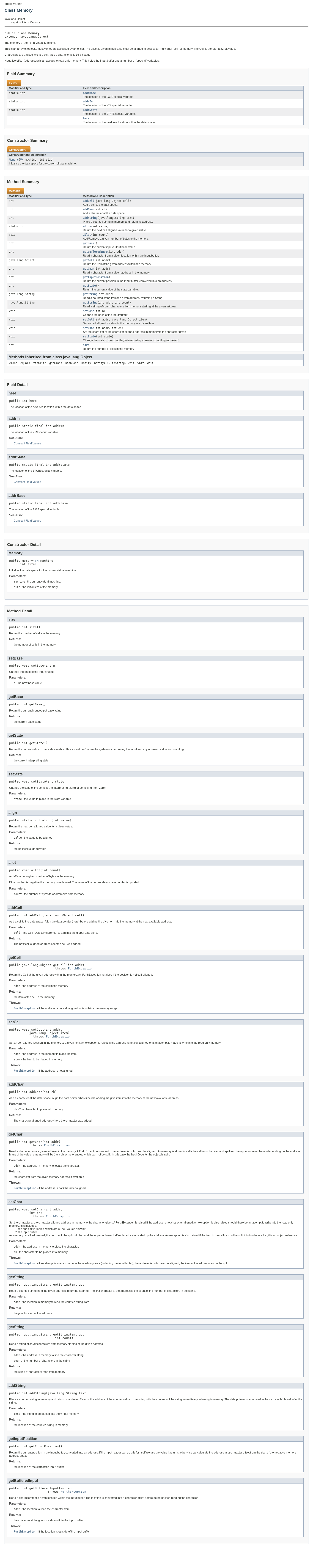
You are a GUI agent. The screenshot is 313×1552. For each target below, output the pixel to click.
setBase (88, 311)
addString (90, 217)
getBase (88, 243)
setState (89, 336)
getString (90, 294)
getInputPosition (96, 277)
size (86, 345)
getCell (88, 260)
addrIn (88, 101)
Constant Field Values (27, 443)
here (86, 118)
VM (21, 159)
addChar (88, 209)
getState (89, 285)
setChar (88, 328)
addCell (88, 201)
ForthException (80, 968)
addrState (90, 110)
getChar (88, 268)
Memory (14, 159)
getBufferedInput (96, 251)
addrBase (89, 93)
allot (87, 234)
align (87, 226)
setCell (88, 319)
